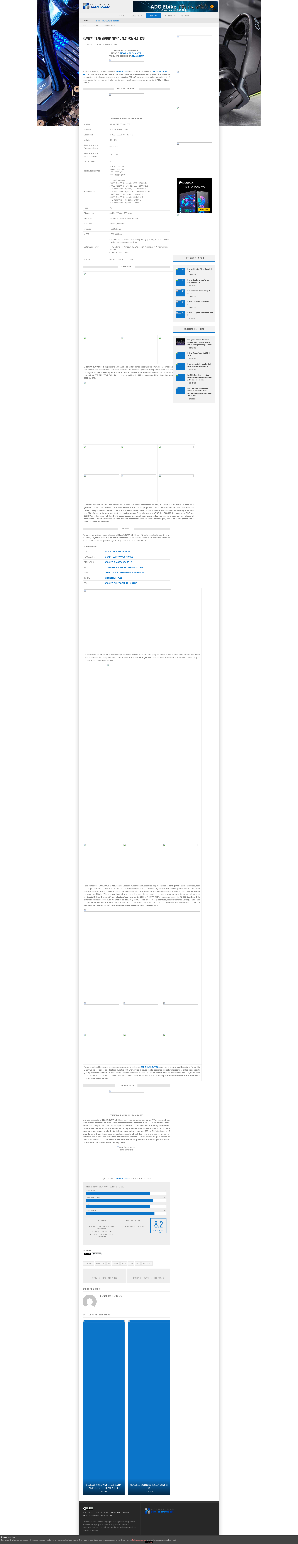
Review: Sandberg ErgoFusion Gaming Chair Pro (198, 281)
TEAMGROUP (138, 56)
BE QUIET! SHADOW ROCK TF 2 (118, 562)
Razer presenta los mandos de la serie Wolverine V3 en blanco (199, 365)
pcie (131, 1263)
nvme (124, 1263)
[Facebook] (188, 20)
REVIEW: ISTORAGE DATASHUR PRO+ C (148, 1278)
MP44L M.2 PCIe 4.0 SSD (130, 53)
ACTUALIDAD (136, 15)
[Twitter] (195, 20)
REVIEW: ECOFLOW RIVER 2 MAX (104, 1278)
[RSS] (215, 20)
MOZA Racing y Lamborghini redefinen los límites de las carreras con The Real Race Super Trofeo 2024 (199, 392)
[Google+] (209, 20)
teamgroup (147, 1263)
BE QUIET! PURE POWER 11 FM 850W (121, 583)
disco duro (88, 1263)
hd (109, 1263)
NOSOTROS (185, 15)
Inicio (84, 25)
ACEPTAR (149, 1542)
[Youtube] (202, 20)
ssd (137, 1263)
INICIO (121, 15)
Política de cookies (139, 1540)
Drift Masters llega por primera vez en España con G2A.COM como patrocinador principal (199, 377)
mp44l (115, 1263)
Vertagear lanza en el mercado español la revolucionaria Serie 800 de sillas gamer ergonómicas (129, 21)
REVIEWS (153, 15)
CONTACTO (170, 15)
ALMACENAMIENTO (103, 44)
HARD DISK (100, 1263)
